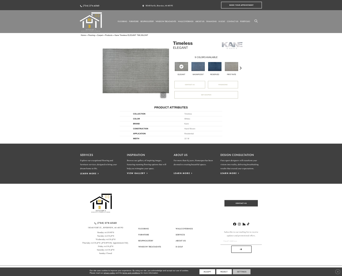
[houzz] (244, 224)
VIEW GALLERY (136, 173)
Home (83, 35)
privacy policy (109, 273)
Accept (207, 272)
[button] (241, 5)
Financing (223, 85)
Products (108, 35)
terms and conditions (131, 273)
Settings (241, 272)
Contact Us (190, 85)
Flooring (91, 35)
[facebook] (234, 224)
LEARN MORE (88, 173)
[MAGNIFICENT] (198, 66)
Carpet (100, 35)
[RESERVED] (214, 66)
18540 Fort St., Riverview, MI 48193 (159, 5)
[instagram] (239, 224)
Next (241, 64)
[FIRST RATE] (231, 66)
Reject (224, 272)
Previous (172, 64)
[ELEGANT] (181, 66)
